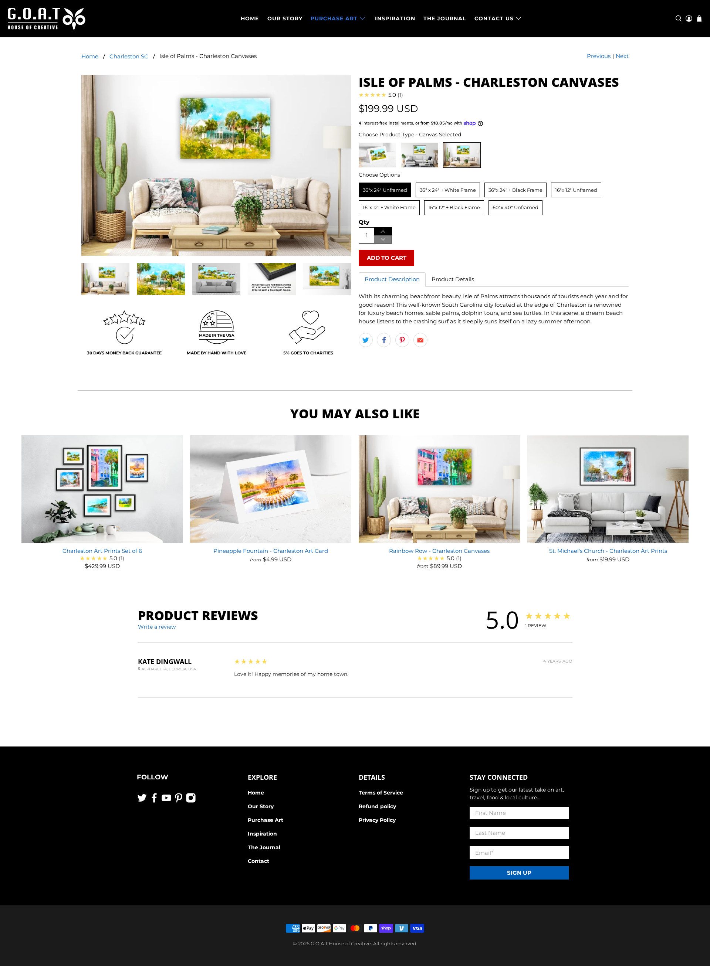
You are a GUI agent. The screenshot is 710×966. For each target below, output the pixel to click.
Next (622, 55)
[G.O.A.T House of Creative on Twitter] (142, 801)
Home (89, 56)
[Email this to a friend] (420, 340)
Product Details (453, 279)
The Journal (264, 847)
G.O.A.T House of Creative (341, 943)
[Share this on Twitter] (366, 340)
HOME (250, 18)
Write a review (157, 626)
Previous (599, 55)
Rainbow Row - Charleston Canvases (439, 550)
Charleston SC (128, 56)
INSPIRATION (395, 18)
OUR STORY (284, 18)
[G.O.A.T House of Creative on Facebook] (154, 801)
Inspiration (262, 833)
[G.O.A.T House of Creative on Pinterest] (178, 801)
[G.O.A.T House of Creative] (46, 19)
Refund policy (377, 806)
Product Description (392, 279)
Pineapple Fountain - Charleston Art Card (270, 550)
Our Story (261, 806)
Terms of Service (381, 792)
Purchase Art (265, 820)
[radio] (377, 155)
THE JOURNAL (444, 18)
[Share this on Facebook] (384, 340)
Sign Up (519, 872)
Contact (258, 861)
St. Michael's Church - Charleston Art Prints (608, 550)
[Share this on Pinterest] (402, 340)
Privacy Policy (377, 820)
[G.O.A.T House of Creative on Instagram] (191, 801)
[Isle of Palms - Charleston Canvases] (216, 165)
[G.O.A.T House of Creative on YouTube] (166, 801)
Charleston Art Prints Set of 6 (102, 550)
